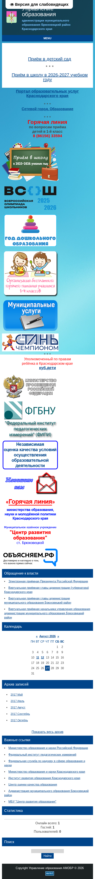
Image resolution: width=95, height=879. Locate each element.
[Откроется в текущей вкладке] (30, 181)
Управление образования (39, 11)
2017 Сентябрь (20, 713)
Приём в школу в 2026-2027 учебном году (50, 77)
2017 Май (17, 694)
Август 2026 (47, 636)
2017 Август (18, 707)
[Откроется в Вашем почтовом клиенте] (30, 494)
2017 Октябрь (19, 720)
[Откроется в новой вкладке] (30, 398)
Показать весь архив (47, 732)
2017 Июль (17, 701)
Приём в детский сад (49, 59)
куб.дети (47, 368)
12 (42, 657)
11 (37, 657)
